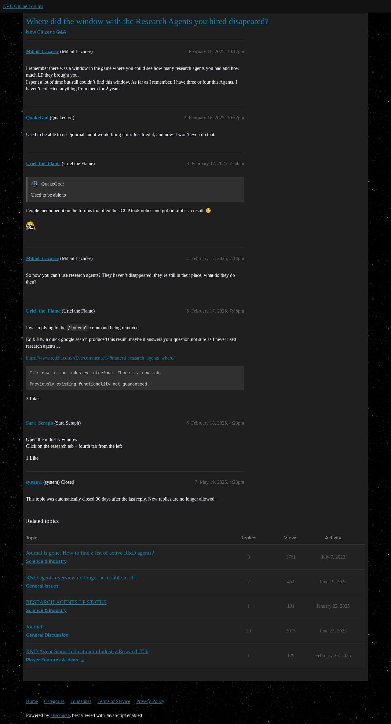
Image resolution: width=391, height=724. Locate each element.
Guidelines (81, 701)
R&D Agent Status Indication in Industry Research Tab (87, 651)
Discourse (60, 715)
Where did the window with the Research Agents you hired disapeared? (147, 21)
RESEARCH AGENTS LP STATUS (66, 602)
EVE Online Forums (23, 6)
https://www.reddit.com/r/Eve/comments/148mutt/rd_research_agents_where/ (100, 357)
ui (82, 660)
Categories (54, 701)
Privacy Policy (150, 701)
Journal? (35, 627)
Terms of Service (113, 701)
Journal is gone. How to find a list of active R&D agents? (90, 553)
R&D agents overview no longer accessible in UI (80, 577)
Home (32, 701)
